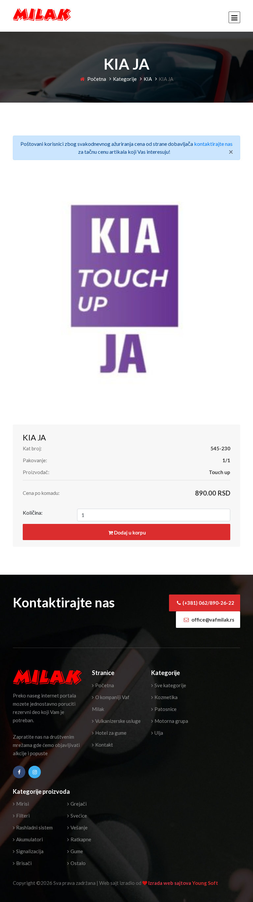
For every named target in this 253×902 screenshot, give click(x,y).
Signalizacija (29, 851)
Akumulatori (29, 839)
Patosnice (165, 709)
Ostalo (78, 863)
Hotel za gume (110, 733)
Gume (76, 851)
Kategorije (125, 79)
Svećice (78, 816)
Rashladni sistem (34, 827)
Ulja (158, 733)
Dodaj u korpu (129, 532)
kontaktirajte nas (213, 144)
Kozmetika (166, 697)
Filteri (22, 816)
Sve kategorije (170, 685)
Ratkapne (80, 839)
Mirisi (22, 804)
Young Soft (205, 883)
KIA (148, 79)
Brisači (23, 863)
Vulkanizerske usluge (117, 721)
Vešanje (79, 827)
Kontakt (103, 745)
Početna (96, 79)
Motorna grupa (171, 721)
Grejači (78, 804)
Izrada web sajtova (170, 883)
